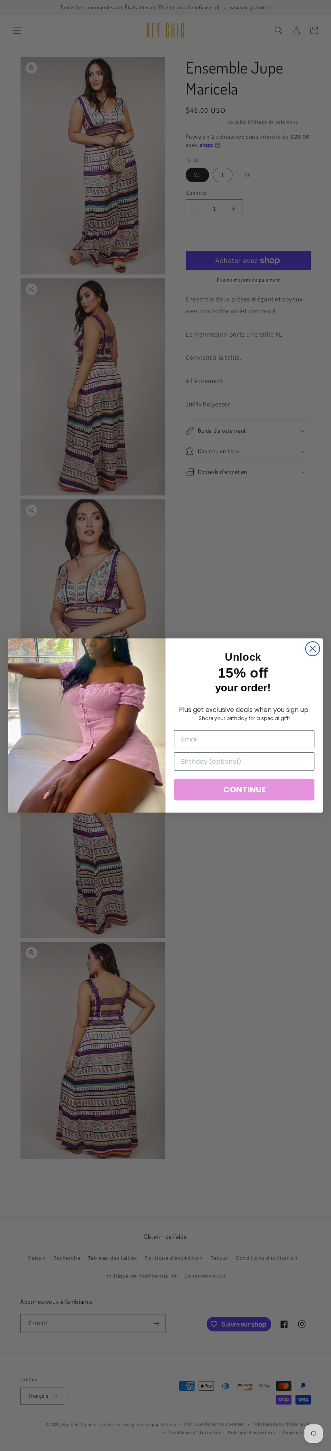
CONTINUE (244, 789)
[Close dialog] (313, 649)
